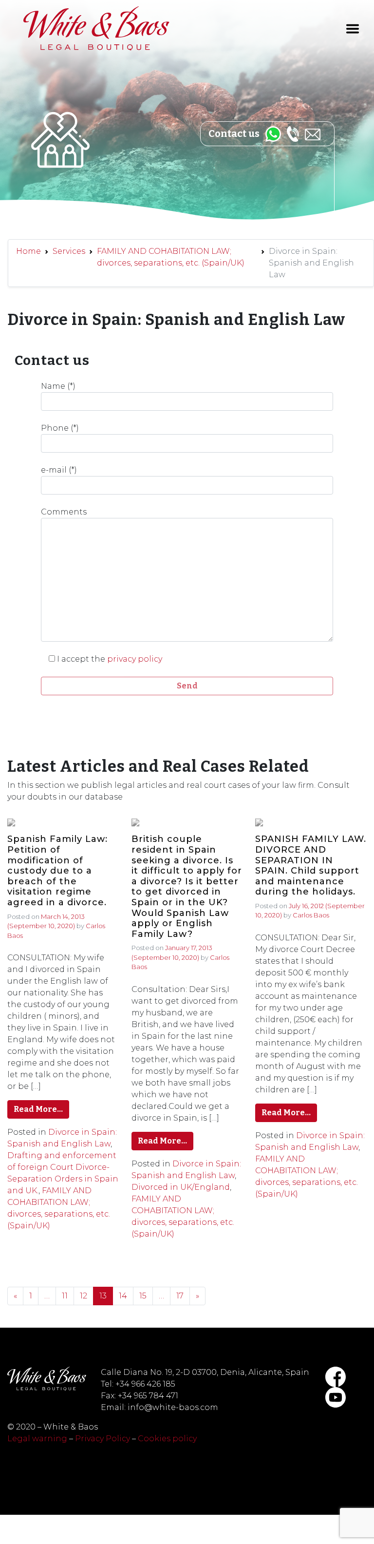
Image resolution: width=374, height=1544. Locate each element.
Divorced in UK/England (180, 1187)
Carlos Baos (311, 915)
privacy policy (134, 659)
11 (65, 1295)
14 (123, 1295)
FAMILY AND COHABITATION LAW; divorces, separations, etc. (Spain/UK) (170, 257)
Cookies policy (167, 1438)
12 (83, 1295)
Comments (64, 511)
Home (28, 251)
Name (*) (58, 386)
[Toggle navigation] (352, 28)
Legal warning (37, 1438)
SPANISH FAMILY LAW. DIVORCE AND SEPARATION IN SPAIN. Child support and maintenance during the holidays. (310, 865)
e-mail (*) (59, 470)
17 (180, 1295)
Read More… (38, 1109)
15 (143, 1295)
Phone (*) (60, 428)
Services (69, 251)
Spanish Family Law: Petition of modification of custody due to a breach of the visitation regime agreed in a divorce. (57, 871)
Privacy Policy (102, 1438)
